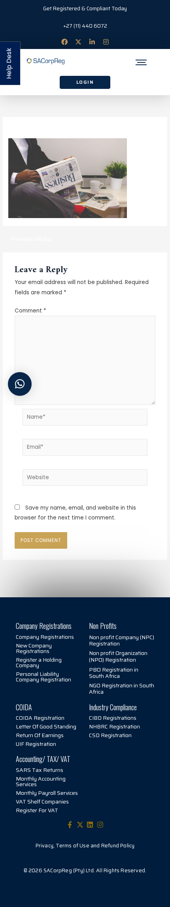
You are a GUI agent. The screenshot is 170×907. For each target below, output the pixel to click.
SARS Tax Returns (39, 770)
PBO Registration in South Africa (113, 672)
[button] (20, 384)
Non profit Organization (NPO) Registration (118, 656)
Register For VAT (37, 810)
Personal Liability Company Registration (43, 677)
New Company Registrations (34, 648)
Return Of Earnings (40, 735)
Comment (30, 310)
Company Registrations (45, 636)
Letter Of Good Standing (46, 726)
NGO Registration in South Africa (121, 688)
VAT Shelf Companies (42, 801)
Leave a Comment (33, 129)
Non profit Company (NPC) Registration (121, 640)
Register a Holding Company (39, 662)
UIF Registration (36, 744)
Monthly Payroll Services (47, 792)
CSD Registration (110, 735)
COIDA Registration (40, 717)
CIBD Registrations (112, 717)
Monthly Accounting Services (41, 781)
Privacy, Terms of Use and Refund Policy (85, 845)
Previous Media (27, 239)
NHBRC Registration (114, 726)
